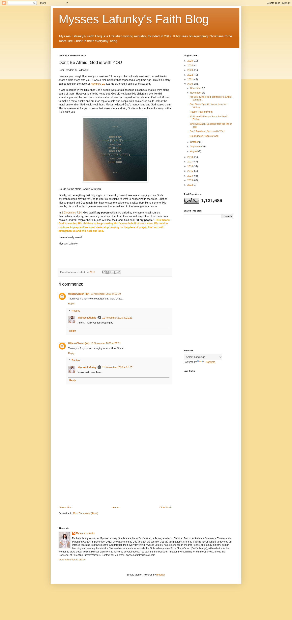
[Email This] (104, 272)
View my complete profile (72, 559)
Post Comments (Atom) (85, 513)
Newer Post (66, 507)
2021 (190, 79)
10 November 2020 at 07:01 (106, 343)
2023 (190, 70)
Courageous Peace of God (204, 136)
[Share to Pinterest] (119, 272)
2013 (190, 180)
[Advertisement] (115, 473)
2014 (190, 175)
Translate (210, 362)
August (194, 151)
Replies (76, 310)
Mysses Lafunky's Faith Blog (134, 19)
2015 (190, 171)
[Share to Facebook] (115, 272)
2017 (190, 161)
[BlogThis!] (107, 272)
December (196, 88)
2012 (190, 184)
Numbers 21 (98, 83)
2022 (190, 74)
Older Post (165, 507)
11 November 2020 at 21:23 (117, 317)
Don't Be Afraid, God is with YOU (207, 131)
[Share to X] (111, 272)
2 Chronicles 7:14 (72, 212)
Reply (71, 303)
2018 (190, 157)
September (196, 146)
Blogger (160, 574)
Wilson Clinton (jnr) (78, 294)
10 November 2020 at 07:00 (106, 294)
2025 (190, 60)
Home (116, 507)
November (196, 92)
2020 (190, 84)
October (194, 142)
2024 (190, 65)
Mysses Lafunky (87, 317)
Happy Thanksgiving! (201, 111)
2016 (190, 166)
